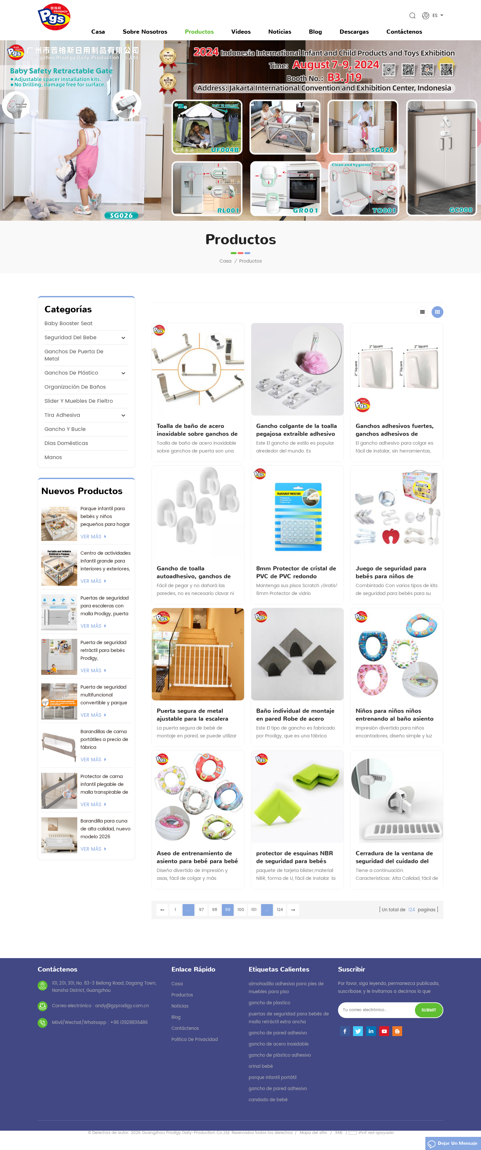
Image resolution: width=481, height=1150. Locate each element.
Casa (98, 32)
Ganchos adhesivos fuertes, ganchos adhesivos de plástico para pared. (395, 430)
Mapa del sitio (313, 1133)
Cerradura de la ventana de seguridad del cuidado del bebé (394, 857)
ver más (90, 537)
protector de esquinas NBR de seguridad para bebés (294, 857)
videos (241, 32)
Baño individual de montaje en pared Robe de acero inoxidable (295, 715)
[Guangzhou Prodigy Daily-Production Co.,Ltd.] (54, 16)
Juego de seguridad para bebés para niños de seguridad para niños (391, 572)
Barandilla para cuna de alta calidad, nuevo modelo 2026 (105, 829)
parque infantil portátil (272, 1077)
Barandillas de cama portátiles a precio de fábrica (104, 739)
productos (182, 995)
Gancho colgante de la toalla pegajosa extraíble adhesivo (296, 430)
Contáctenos (404, 32)
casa (177, 984)
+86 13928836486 (129, 1022)
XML (339, 1133)
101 (254, 910)
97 (201, 910)
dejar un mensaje (457, 1143)
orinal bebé (261, 1066)
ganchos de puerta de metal (74, 355)
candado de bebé (268, 1100)
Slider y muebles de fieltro (79, 401)
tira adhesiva (62, 415)
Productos (199, 32)
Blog (315, 32)
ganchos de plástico (71, 373)
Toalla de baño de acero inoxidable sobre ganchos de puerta (197, 430)
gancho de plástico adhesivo (280, 1055)
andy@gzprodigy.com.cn (122, 1006)
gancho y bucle (65, 429)
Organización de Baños (75, 387)
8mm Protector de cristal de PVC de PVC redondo (296, 572)
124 (280, 910)
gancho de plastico (269, 1003)
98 (214, 910)
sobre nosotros (145, 32)
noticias (279, 32)
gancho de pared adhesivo (278, 1033)
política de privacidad (194, 1039)
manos (53, 457)
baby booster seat (69, 323)
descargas (354, 32)
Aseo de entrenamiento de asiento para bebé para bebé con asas (197, 857)
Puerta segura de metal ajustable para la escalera (192, 715)
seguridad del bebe (71, 337)
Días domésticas (66, 443)
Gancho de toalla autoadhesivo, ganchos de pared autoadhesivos (194, 572)
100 (241, 910)
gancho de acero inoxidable (279, 1044)
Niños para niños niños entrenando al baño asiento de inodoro (395, 715)
